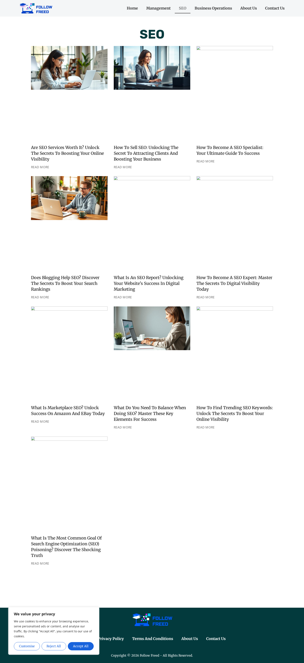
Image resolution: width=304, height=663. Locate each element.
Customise (27, 646)
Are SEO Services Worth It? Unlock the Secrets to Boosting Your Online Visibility (67, 153)
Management (158, 8)
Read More (40, 167)
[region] (53, 631)
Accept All (81, 646)
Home (132, 8)
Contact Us (275, 8)
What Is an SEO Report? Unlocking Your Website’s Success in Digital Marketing (148, 283)
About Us (248, 8)
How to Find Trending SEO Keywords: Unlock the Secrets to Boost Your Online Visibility (234, 413)
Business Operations (213, 8)
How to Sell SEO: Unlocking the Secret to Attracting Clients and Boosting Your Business (146, 153)
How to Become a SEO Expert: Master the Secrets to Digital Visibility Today (234, 283)
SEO (182, 8)
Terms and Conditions (152, 638)
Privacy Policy (111, 638)
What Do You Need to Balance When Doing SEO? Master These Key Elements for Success (150, 413)
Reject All (54, 646)
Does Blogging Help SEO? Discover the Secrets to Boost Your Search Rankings (65, 283)
